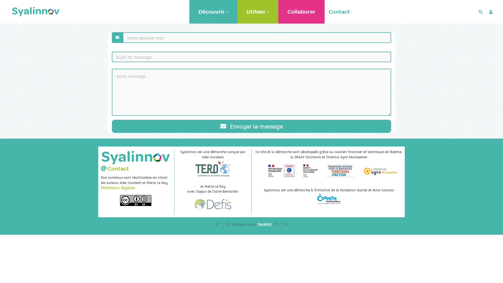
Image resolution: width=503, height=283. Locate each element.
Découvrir (212, 11)
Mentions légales (118, 187)
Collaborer (301, 11)
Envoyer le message (255, 126)
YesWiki (265, 224)
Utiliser (256, 11)
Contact (339, 11)
